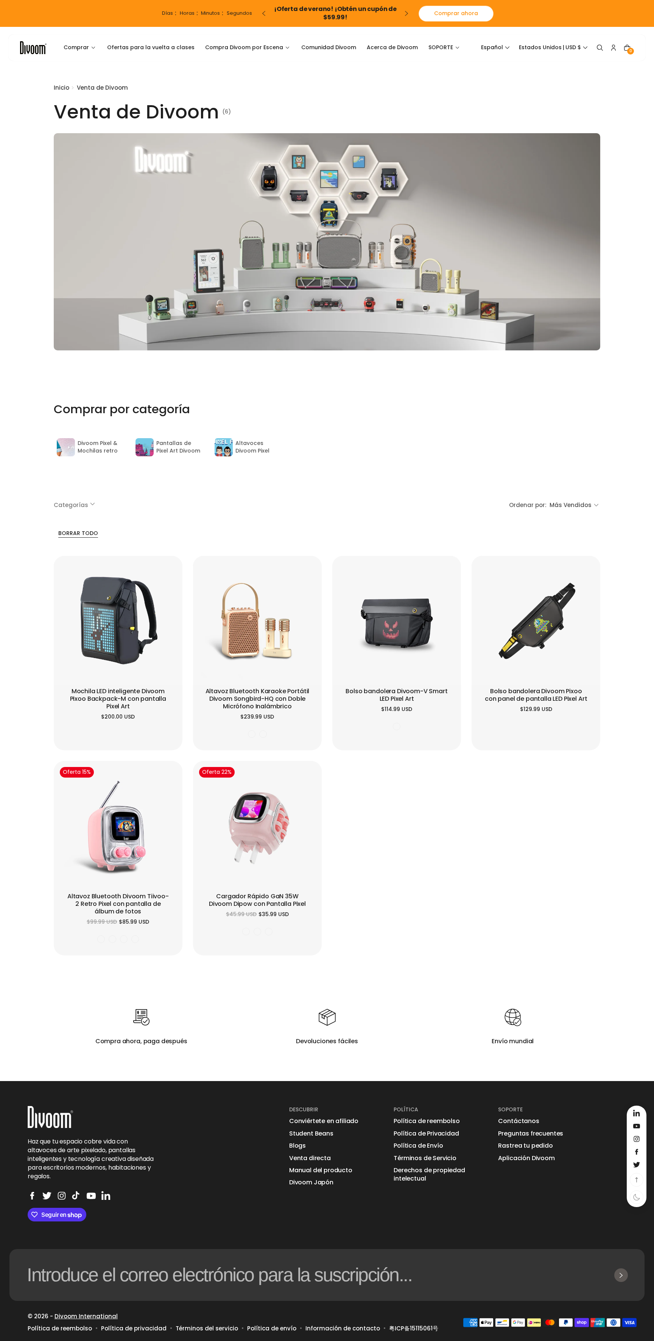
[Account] (613, 47)
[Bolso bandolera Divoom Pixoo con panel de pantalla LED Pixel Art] (536, 620)
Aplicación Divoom (526, 1158)
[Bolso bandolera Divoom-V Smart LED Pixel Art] (396, 620)
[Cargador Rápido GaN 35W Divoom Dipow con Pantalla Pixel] (257, 825)
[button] (496, 47)
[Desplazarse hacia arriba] (636, 1179)
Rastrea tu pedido (525, 1146)
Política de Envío (418, 1146)
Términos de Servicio (425, 1158)
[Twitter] (46, 1195)
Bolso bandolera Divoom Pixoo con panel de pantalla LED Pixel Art (536, 695)
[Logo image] (33, 47)
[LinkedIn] (106, 1195)
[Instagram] (61, 1195)
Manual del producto (320, 1170)
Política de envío (271, 1328)
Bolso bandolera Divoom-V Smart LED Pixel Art (396, 695)
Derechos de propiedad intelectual (429, 1174)
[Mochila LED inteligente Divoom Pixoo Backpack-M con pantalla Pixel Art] (118, 620)
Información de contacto (342, 1328)
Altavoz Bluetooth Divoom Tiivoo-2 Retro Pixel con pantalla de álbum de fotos (118, 904)
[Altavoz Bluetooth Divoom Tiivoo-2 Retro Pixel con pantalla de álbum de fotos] (118, 825)
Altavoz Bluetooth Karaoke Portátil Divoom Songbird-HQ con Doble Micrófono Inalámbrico (258, 699)
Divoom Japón (311, 1182)
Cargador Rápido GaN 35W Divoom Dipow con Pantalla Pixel (257, 900)
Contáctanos (518, 1121)
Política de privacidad (134, 1328)
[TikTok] (76, 1195)
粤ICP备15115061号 (413, 1328)
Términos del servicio (207, 1328)
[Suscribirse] (621, 1275)
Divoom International (86, 1316)
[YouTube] (91, 1195)
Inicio (61, 88)
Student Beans (311, 1133)
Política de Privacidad (426, 1133)
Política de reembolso (427, 1121)
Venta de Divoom (102, 88)
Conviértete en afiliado (323, 1121)
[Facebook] (32, 1195)
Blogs (297, 1146)
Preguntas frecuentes (530, 1133)
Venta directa (310, 1158)
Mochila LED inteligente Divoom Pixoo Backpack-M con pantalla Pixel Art (118, 699)
